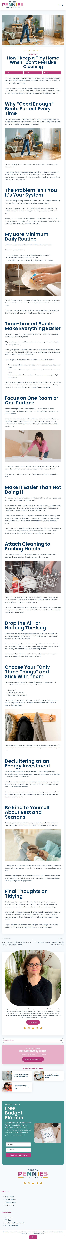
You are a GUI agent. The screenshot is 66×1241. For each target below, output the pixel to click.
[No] (64, 1235)
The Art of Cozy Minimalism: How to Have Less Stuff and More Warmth (16, 942)
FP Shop (8, 1220)
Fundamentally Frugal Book (14, 1223)
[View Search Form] (62, 5)
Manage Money (10, 1202)
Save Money (33, 54)
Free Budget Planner (12, 1226)
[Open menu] (58, 5)
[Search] (61, 1040)
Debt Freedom (10, 1199)
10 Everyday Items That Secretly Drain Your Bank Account (52, 1075)
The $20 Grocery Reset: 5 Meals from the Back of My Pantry (49, 942)
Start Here (9, 1217)
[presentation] (7, 1076)
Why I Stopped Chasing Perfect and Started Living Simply (21, 1087)
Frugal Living (9, 1205)
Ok (33, 1237)
